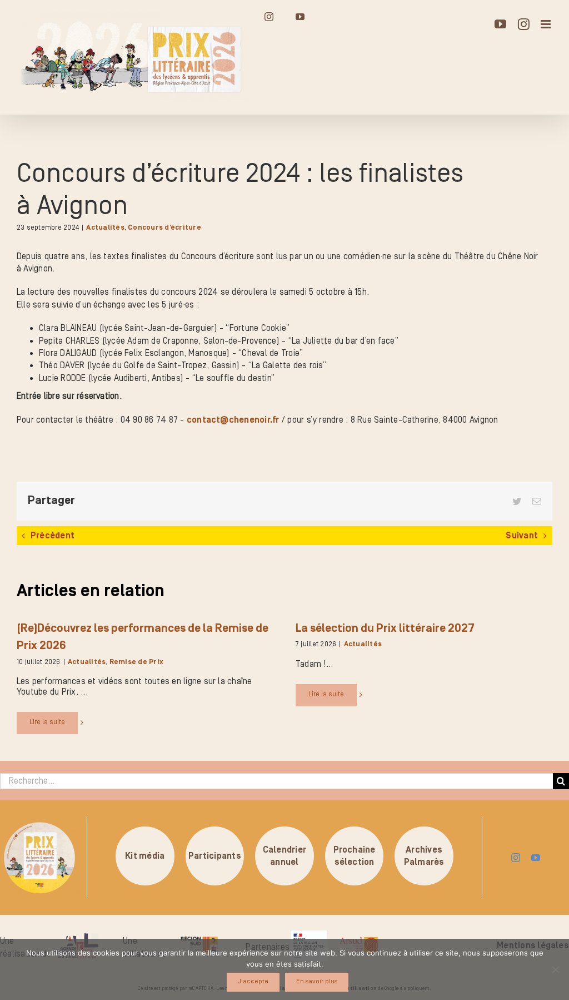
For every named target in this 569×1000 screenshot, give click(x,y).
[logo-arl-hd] (76, 938)
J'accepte (253, 981)
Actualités (105, 228)
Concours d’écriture (164, 228)
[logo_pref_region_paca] (309, 935)
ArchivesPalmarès (424, 855)
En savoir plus (316, 981)
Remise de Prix (136, 662)
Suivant (522, 536)
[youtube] (535, 857)
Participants (214, 856)
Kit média (144, 856)
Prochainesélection (354, 855)
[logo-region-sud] (199, 937)
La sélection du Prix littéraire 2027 (385, 628)
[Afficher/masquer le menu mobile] (546, 24)
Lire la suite (47, 722)
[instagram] (515, 857)
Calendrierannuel (284, 855)
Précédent (52, 536)
